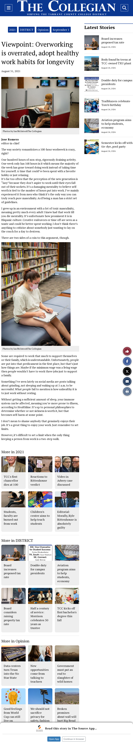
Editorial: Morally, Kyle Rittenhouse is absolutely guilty (67, 519)
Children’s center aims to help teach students (40, 517)
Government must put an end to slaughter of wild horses (65, 673)
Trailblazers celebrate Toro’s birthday (115, 103)
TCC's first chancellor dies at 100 (11, 480)
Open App (54, 739)
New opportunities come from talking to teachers (39, 673)
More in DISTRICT (17, 540)
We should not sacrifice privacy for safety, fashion (39, 714)
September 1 (61, 30)
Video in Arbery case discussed (65, 480)
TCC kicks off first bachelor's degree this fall (67, 614)
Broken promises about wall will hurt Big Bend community (66, 716)
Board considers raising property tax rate (12, 616)
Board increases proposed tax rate (112, 40)
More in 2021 (12, 451)
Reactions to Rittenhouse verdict (38, 480)
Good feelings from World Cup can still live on (13, 714)
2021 (12, 30)
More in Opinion (15, 641)
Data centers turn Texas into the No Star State (12, 672)
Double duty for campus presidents (116, 82)
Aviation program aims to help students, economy (116, 123)
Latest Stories (99, 27)
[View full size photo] (36, 294)
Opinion (43, 30)
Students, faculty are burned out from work (11, 517)
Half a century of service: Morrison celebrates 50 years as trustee (39, 618)
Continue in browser (74, 739)
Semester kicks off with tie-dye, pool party (117, 144)
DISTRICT (26, 30)
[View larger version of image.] (40, 102)
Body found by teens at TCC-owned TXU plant (116, 61)
